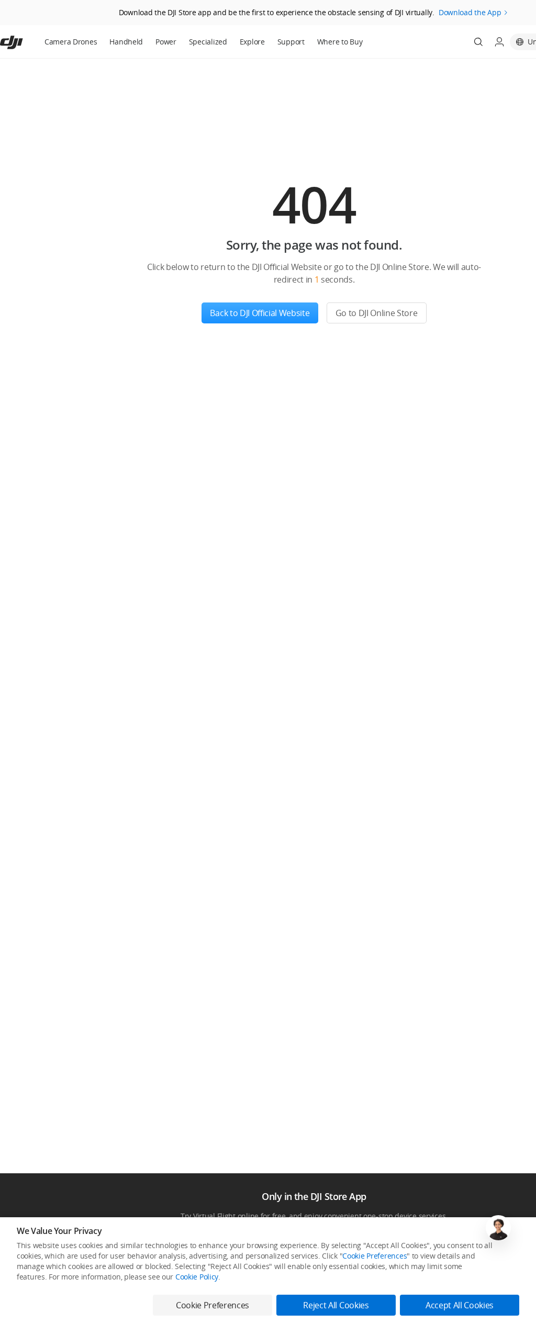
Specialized (208, 42)
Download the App (470, 12)
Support (291, 42)
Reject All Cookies (335, 1305)
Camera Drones (70, 42)
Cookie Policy (196, 1277)
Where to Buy (340, 42)
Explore (252, 42)
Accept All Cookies (460, 1305)
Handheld (126, 42)
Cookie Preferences (374, 1256)
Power (165, 42)
